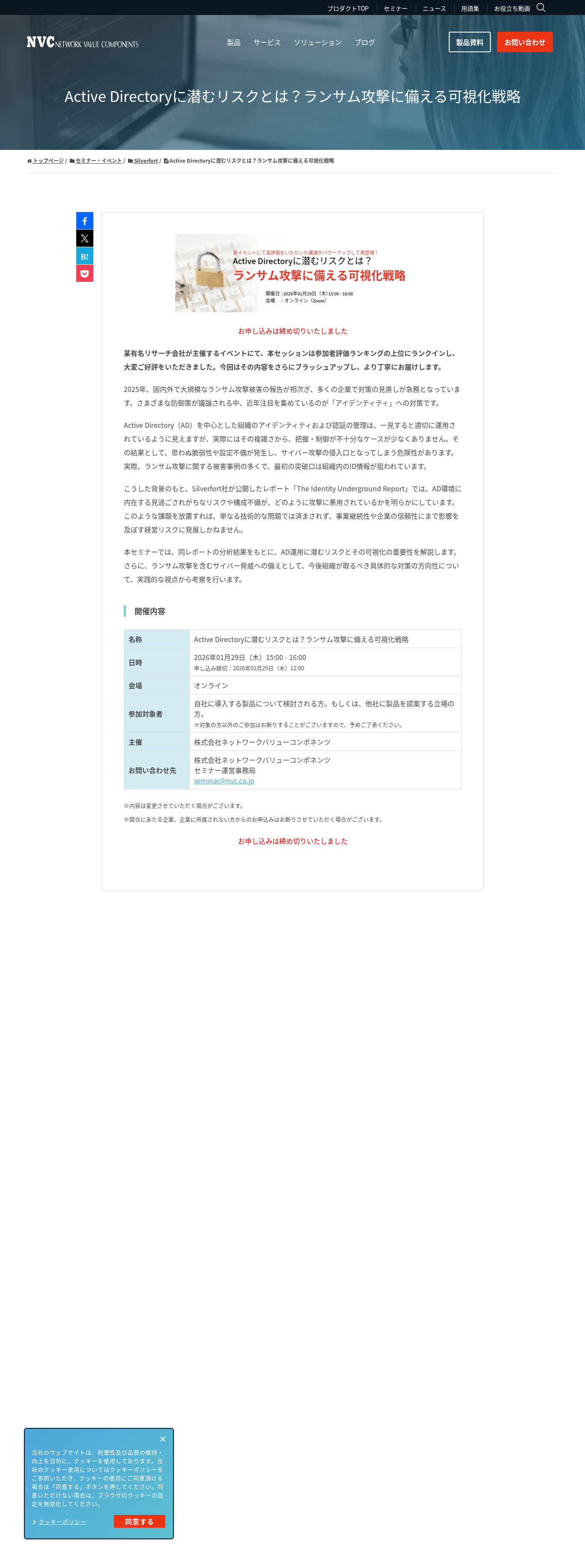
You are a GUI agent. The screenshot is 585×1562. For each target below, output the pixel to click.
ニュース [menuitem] (434, 8)
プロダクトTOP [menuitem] (348, 8)
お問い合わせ (525, 42)
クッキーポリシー (63, 1521)
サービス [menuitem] (267, 42)
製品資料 (470, 42)
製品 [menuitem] (234, 42)
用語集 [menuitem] (470, 8)
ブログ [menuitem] (365, 42)
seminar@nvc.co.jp (224, 780)
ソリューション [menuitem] (318, 42)
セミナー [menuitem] (396, 8)
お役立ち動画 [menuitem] (512, 8)
